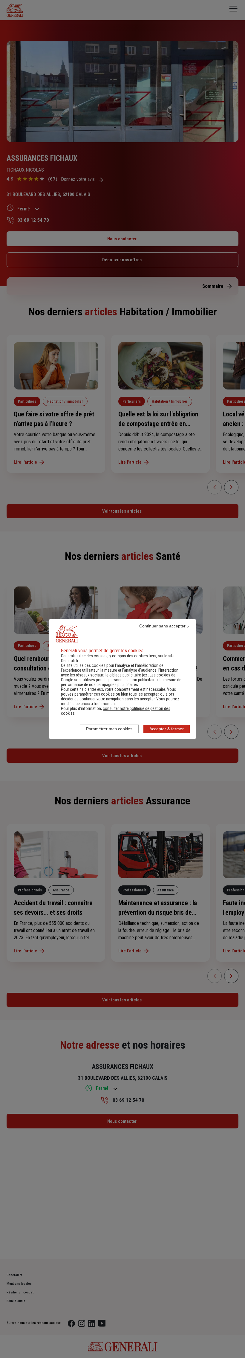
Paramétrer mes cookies (109, 728)
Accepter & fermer (166, 728)
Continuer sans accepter (162, 626)
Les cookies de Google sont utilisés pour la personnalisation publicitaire (118, 677)
